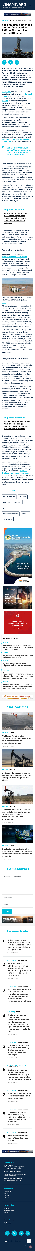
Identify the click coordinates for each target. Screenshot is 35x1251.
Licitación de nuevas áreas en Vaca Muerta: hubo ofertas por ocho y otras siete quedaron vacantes (16, 776)
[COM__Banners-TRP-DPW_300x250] (17, 597)
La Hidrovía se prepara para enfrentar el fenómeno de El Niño (18, 656)
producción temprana (10, 513)
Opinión (6, 1197)
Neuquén (6, 502)
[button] (30, 5)
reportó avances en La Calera (14, 257)
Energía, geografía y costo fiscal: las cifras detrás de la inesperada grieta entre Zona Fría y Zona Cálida (17, 686)
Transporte (13, 937)
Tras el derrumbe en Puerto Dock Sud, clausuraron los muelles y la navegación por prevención (18, 1117)
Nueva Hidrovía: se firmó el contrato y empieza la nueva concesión (19, 1095)
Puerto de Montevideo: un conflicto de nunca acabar (18, 1138)
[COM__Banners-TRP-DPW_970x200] (17, 919)
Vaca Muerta (7, 519)
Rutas (20, 937)
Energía (5, 21)
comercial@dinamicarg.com (12, 1180)
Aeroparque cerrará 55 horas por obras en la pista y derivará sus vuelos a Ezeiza (18, 665)
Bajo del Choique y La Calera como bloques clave (17, 473)
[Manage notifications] (30, 1246)
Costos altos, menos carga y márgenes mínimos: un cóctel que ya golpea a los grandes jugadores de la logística (19, 1074)
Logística (22, 1065)
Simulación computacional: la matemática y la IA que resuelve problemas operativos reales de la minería (17, 852)
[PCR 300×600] (18, 556)
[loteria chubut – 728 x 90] (17, 697)
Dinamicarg (17, 1241)
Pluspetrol (17, 502)
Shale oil (25, 513)
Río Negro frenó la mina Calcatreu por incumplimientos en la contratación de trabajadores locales (18, 647)
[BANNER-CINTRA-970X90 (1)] (17, 14)
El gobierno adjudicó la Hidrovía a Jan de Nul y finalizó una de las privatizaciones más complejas (18, 1050)
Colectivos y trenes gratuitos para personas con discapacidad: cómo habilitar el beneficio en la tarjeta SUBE (19, 945)
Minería (11, 733)
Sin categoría (13, 1065)
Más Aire (6, 1212)
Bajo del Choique (9, 496)
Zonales (6, 1208)
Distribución (13, 1067)
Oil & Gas (12, 21)
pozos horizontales (10, 508)
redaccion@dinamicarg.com (13, 1178)
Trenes (25, 937)
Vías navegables (23, 960)
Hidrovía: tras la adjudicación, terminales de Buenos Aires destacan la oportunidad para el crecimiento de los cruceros (19, 969)
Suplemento (7, 1223)
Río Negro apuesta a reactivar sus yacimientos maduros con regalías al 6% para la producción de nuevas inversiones (16, 814)
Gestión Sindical (9, 1210)
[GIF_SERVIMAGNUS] (18, 622)
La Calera (23, 496)
